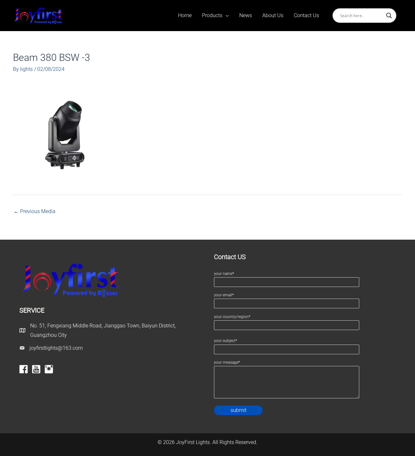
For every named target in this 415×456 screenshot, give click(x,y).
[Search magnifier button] (389, 15)
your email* (224, 295)
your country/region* (232, 316)
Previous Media (34, 211)
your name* (224, 273)
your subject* (225, 340)
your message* (227, 362)
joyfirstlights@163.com (56, 348)
